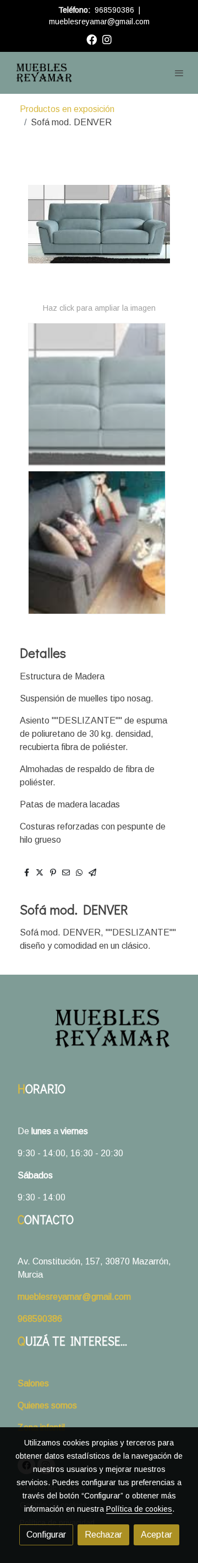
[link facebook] (91, 39)
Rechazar (103, 1534)
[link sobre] (99, 1035)
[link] (44, 72)
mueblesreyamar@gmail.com (99, 21)
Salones (33, 1383)
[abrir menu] (179, 73)
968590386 (114, 10)
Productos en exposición (67, 109)
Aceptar (156, 1534)
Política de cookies (139, 1508)
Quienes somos (47, 1405)
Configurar (46, 1534)
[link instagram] (107, 39)
